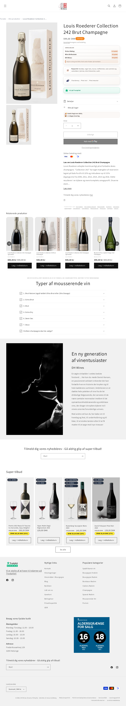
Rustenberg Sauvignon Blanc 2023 (76, 527)
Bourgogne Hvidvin (90, 573)
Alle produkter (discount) (90, 206)
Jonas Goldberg (51, 698)
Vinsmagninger (50, 573)
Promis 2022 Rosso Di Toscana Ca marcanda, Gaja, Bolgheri (19, 527)
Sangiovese (109, 208)
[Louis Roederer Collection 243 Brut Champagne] (48, 234)
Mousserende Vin (94, 208)
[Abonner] (82, 456)
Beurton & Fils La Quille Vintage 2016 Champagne (104, 253)
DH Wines (23, 698)
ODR (46, 607)
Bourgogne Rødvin (90, 577)
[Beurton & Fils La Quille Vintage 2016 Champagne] (106, 234)
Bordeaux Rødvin (89, 581)
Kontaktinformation (98, 700)
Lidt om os (48, 590)
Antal (65, 121)
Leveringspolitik (114, 698)
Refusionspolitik (64, 698)
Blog (46, 581)
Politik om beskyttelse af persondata (84, 698)
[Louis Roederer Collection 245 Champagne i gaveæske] (19, 234)
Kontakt (47, 568)
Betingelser (49, 599)
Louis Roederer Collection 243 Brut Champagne (46, 253)
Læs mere (67, 188)
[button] (5, 6)
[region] (63, 244)
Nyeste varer (103, 208)
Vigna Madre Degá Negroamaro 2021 (44, 527)
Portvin (85, 603)
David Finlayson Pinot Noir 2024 (104, 527)
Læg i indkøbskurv (20, 265)
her (91, 195)
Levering (66, 42)
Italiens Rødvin (88, 586)
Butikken (48, 586)
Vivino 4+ (116, 208)
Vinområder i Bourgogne (54, 577)
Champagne (108, 206)
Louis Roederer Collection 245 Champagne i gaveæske (19, 253)
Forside (3, 19)
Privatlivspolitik (50, 603)
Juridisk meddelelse (113, 700)
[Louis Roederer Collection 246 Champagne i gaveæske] (77, 234)
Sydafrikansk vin (89, 568)
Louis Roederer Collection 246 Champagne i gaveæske (77, 253)
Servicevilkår (103, 698)
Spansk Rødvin (88, 594)
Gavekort (48, 594)
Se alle (63, 549)
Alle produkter (14, 19)
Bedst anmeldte (100, 206)
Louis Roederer (76, 208)
